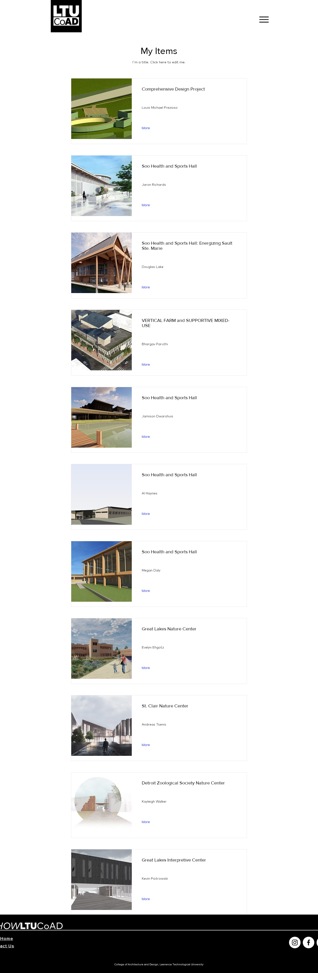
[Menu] (264, 19)
